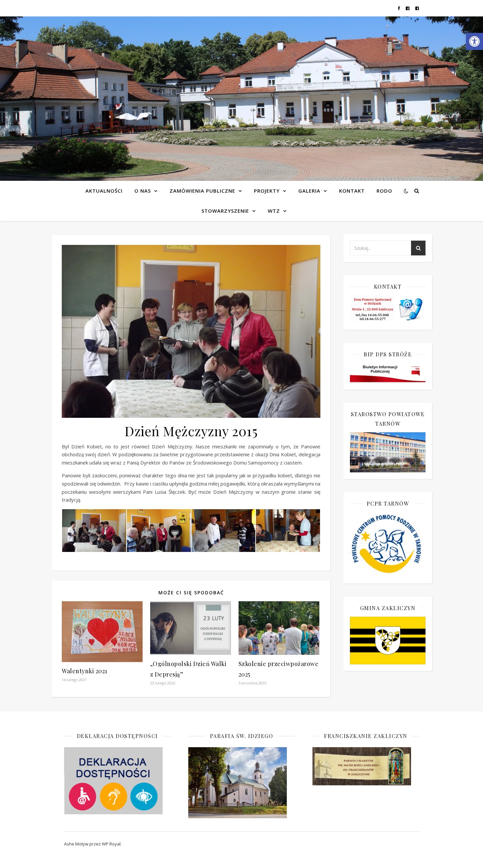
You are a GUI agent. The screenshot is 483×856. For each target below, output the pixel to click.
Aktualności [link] (104, 190)
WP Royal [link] (111, 844)
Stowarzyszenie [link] (225, 210)
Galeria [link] (309, 190)
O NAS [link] (142, 190)
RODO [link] (384, 190)
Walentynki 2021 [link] (84, 671)
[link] (474, 41)
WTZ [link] (274, 210)
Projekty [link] (267, 190)
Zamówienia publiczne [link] (202, 190)
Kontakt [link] (352, 190)
